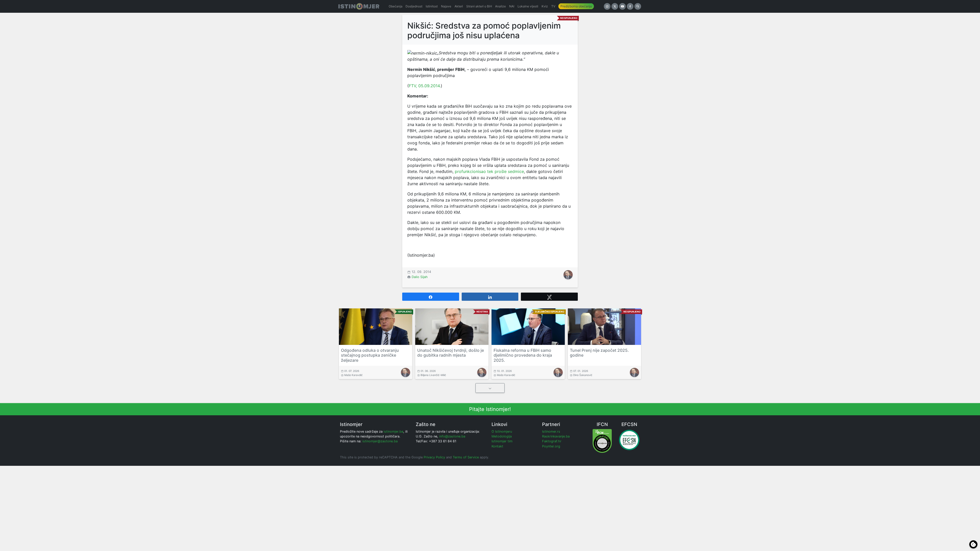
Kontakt (497, 446)
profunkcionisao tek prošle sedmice (489, 171)
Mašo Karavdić (353, 375)
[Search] (637, 6)
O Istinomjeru (502, 431)
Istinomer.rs (551, 431)
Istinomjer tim (502, 441)
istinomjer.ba (393, 431)
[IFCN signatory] (602, 441)
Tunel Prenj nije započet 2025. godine (599, 353)
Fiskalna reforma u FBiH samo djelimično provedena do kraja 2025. (523, 355)
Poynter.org (551, 446)
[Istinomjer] (358, 6)
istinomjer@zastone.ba (380, 441)
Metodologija (502, 436)
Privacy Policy (434, 457)
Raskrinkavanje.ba (556, 436)
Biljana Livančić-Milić (433, 375)
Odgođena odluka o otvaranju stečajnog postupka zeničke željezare (370, 355)
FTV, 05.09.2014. (425, 85)
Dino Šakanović (582, 375)
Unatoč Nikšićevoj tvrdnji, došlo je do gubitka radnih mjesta (450, 353)
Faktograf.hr (551, 441)
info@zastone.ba (452, 436)
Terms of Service (466, 457)
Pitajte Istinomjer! (490, 409)
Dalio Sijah (420, 277)
